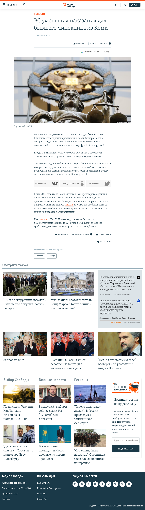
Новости (39, 14)
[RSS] (115, 484)
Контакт (6, 499)
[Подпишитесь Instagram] (108, 484)
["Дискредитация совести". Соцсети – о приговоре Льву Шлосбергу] (19, 434)
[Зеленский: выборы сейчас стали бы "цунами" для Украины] (55, 394)
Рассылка (42, 494)
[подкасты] (125, 5)
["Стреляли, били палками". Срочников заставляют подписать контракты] (90, 438)
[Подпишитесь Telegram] (102, 484)
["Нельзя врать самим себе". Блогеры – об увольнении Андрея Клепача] (120, 344)
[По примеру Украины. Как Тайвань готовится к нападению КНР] (19, 394)
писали (69, 205)
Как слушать (43, 483)
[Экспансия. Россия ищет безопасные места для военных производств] (72, 344)
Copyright (42, 499)
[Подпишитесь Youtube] (95, 484)
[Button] (80, 44)
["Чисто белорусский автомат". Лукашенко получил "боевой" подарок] (25, 284)
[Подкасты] (122, 484)
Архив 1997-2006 (10, 494)
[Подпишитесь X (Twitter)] (88, 484)
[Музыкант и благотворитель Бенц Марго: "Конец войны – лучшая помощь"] (72, 284)
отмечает (44, 219)
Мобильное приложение (14, 483)
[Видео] (116, 5)
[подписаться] (129, 484)
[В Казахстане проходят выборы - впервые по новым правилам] (55, 434)
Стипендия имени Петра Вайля (18, 488)
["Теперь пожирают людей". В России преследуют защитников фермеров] (90, 394)
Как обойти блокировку (49, 488)
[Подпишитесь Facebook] (82, 484)
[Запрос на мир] (25, 344)
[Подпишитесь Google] (75, 484)
